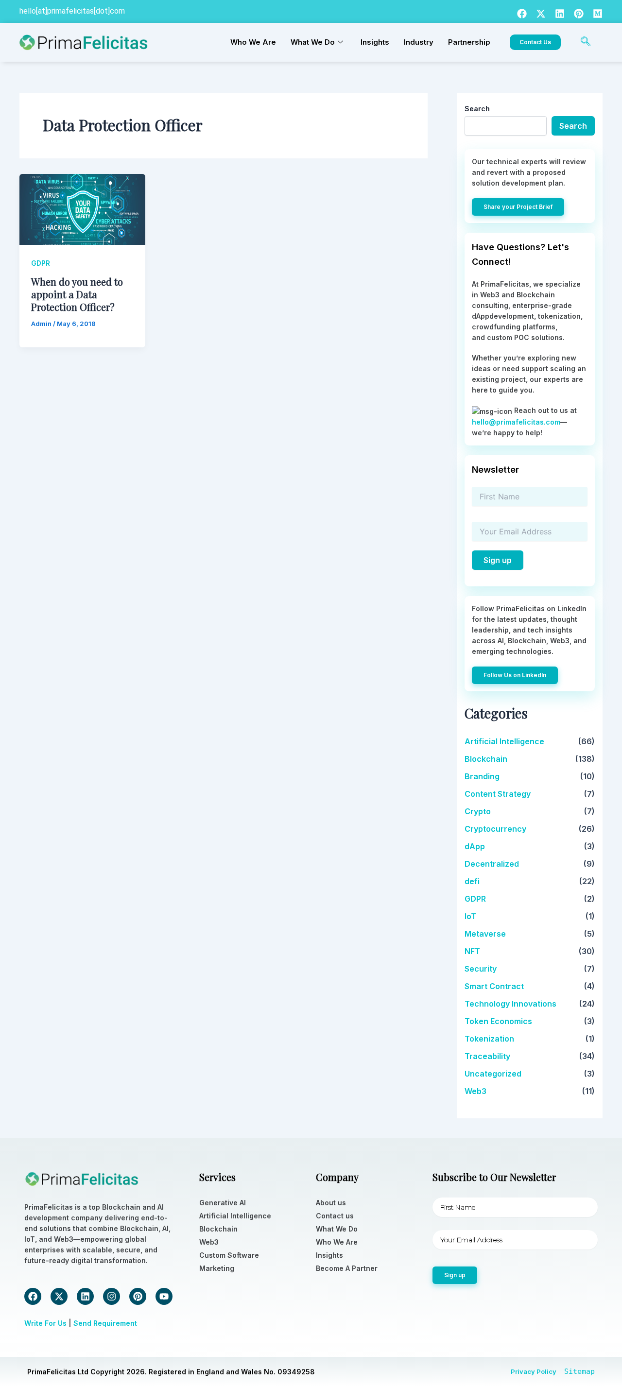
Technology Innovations (510, 1004)
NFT (472, 951)
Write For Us (45, 1323)
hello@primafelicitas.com (516, 422)
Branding (482, 776)
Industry (418, 42)
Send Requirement (105, 1323)
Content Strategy (498, 794)
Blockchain (486, 759)
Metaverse (485, 934)
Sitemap (579, 1371)
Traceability (487, 1056)
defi (472, 881)
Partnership (469, 42)
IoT (470, 916)
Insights (375, 42)
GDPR (40, 263)
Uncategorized (493, 1073)
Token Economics (498, 1021)
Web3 (475, 1091)
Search (477, 108)
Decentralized (492, 864)
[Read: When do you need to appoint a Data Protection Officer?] (82, 209)
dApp (475, 846)
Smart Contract (494, 986)
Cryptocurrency (495, 829)
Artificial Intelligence (504, 741)
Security (481, 969)
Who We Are (253, 42)
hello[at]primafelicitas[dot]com (72, 11)
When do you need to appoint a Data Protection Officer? (77, 294)
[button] (585, 42)
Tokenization (489, 1039)
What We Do (313, 42)
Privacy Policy (533, 1371)
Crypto (478, 811)
